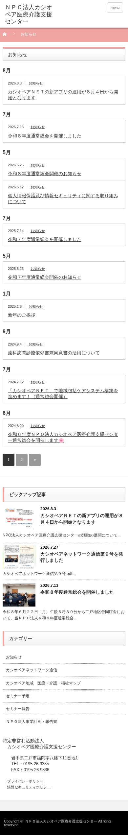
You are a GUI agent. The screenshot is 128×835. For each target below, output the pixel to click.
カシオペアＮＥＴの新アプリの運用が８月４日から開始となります (63, 94)
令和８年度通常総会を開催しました (44, 135)
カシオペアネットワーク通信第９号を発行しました (81, 557)
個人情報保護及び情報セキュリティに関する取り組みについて (63, 198)
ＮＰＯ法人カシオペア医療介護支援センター (61, 821)
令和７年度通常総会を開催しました (44, 239)
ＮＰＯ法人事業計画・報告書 (31, 721)
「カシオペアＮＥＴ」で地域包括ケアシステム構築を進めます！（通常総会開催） (63, 393)
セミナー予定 (18, 696)
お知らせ (36, 83)
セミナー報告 (18, 708)
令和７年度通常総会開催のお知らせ (44, 277)
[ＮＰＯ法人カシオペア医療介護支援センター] (30, 14)
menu (115, 8)
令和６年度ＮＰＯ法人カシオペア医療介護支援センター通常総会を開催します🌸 (63, 437)
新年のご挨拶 (21, 315)
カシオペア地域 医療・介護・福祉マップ (43, 683)
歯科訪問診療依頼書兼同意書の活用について (54, 352)
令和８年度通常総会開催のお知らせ (44, 173)
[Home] (8, 36)
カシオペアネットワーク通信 (31, 670)
